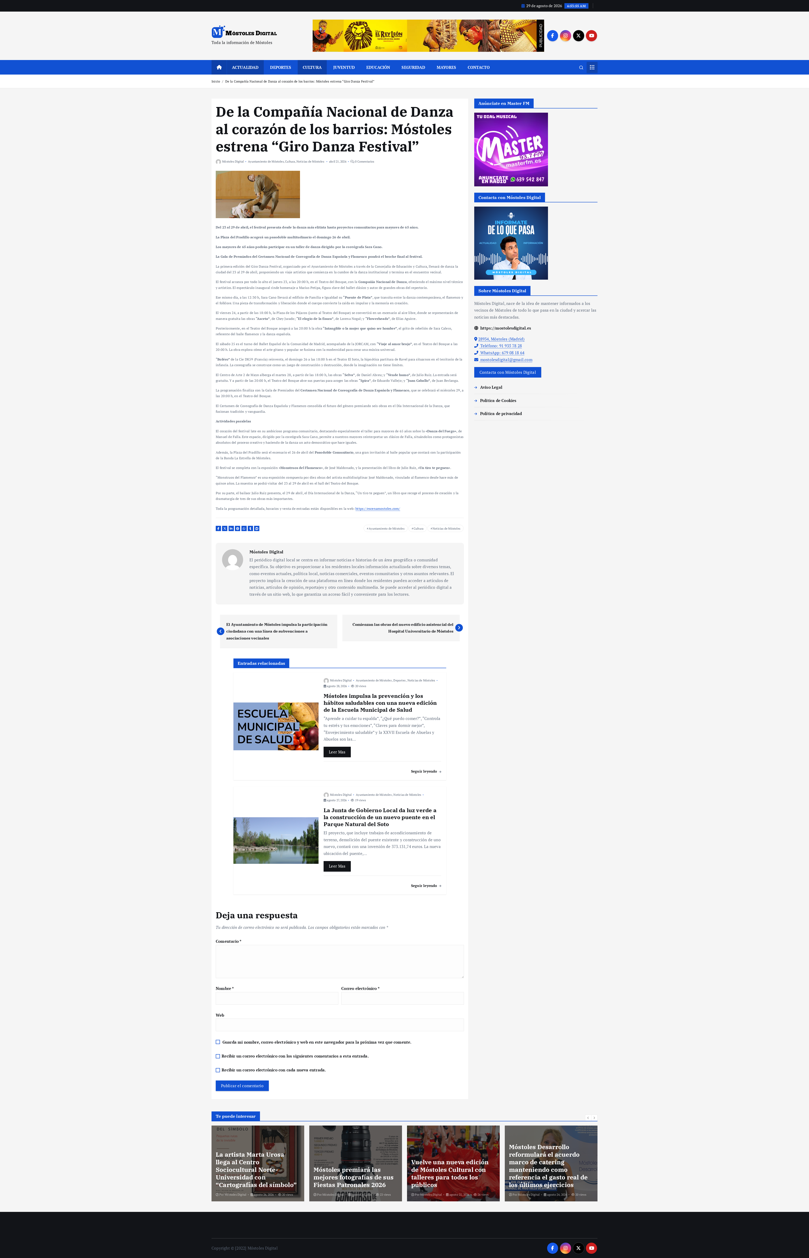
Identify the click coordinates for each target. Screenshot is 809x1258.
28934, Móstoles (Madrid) (501, 339)
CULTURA (312, 67)
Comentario (228, 941)
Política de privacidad (501, 413)
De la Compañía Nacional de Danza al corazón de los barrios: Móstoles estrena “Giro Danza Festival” (300, 81)
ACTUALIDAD (245, 67)
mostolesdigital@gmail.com (505, 359)
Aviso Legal (491, 387)
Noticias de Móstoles (310, 161)
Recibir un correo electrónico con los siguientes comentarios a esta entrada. (295, 1056)
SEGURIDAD (413, 67)
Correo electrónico (360, 988)
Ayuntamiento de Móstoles (266, 161)
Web (220, 1015)
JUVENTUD (344, 67)
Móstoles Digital (233, 161)
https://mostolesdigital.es (505, 328)
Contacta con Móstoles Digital (508, 372)
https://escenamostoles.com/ (377, 508)
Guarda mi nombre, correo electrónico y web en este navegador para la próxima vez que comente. (317, 1042)
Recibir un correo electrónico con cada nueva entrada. (274, 1069)
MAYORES (446, 67)
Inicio (216, 81)
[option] (258, 1163)
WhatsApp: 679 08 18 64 (501, 352)
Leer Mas (337, 752)
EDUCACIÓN (378, 67)
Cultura (290, 161)
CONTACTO (479, 67)
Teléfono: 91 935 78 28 (500, 345)
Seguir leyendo (424, 771)
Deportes (399, 680)
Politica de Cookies (498, 400)
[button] (588, 1118)
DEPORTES (280, 67)
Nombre (225, 988)
